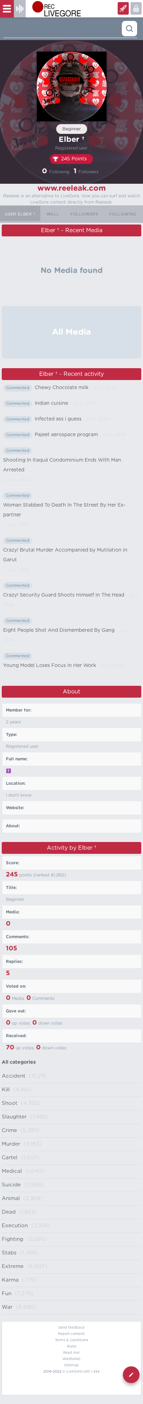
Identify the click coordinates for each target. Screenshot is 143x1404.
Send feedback (71, 1327)
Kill (6, 1089)
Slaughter (14, 1117)
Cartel (9, 1157)
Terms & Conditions (71, 1340)
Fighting (12, 1239)
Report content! (71, 1334)
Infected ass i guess (58, 419)
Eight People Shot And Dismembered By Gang (59, 630)
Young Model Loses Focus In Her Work (49, 665)
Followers (84, 214)
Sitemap (71, 1365)
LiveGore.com (78, 1371)
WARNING (71, 1359)
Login (123, 8)
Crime (9, 1130)
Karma (10, 1280)
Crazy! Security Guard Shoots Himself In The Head (63, 595)
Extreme (13, 1266)
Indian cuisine (51, 403)
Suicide (11, 1184)
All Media (71, 332)
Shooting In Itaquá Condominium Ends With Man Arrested (62, 465)
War (7, 1307)
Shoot (9, 1103)
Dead (9, 1212)
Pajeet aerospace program (66, 434)
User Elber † (20, 214)
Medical (12, 1171)
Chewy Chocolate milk (62, 387)
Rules (71, 1346)
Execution (15, 1225)
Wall (53, 214)
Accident (13, 1076)
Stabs (9, 1252)
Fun (6, 1293)
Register (136, 8)
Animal (11, 1198)
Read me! (71, 1352)
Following (123, 214)
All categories (19, 1062)
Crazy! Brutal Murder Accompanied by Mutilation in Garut (65, 555)
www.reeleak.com (71, 188)
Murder (11, 1144)
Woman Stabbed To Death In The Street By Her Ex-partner (64, 510)
